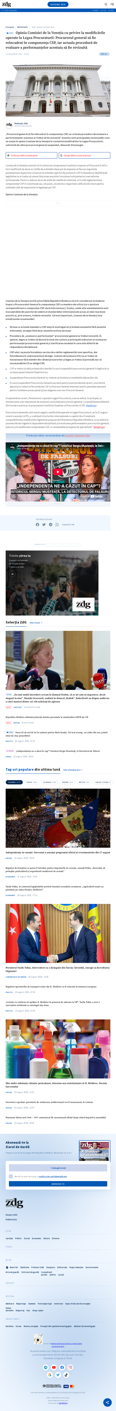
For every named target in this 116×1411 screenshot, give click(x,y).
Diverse (55, 1238)
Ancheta (9, 1326)
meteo (84, 782)
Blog (9, 1260)
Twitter (58, 1375)
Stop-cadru (37, 1310)
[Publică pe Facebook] (37, 524)
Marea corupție (31, 1326)
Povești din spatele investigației (56, 1326)
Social (16, 723)
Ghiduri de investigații (84, 1326)
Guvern (14, 782)
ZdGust (10, 1283)
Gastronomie (91, 1267)
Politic (9, 741)
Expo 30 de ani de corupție (77, 1303)
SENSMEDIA (63, 1403)
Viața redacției (76, 1267)
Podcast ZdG (37, 1267)
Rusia (32, 782)
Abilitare (10, 1303)
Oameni (32, 1303)
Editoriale (62, 1267)
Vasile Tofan (103, 782)
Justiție (17, 707)
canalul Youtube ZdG (77, 435)
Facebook (62, 1367)
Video (8, 757)
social (61, 1274)
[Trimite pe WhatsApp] (57, 524)
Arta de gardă (12, 1272)
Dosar (19, 1326)
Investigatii (13, 1319)
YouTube (54, 1367)
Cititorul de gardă (30, 1272)
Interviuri (58, 1303)
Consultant (46, 1272)
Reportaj (20, 1310)
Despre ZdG (11, 1214)
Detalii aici (91, 405)
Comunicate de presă (16, 977)
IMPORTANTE (22, 27)
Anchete (9, 1310)
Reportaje (21, 1303)
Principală (10, 27)
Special (10, 1296)
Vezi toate (35, 622)
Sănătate (24, 1267)
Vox (28, 1310)
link (12, 574)
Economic (10, 877)
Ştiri (8, 1231)
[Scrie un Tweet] (44, 524)
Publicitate (11, 1219)
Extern (47, 1238)
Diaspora (50, 1267)
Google (50, 1375)
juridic (44, 1274)
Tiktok (66, 1375)
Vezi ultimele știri (72, 770)
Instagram (70, 1367)
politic (53, 1274)
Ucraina (49, 782)
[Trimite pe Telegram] (51, 524)
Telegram (46, 1367)
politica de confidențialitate (53, 1176)
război (67, 782)
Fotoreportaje (45, 1303)
